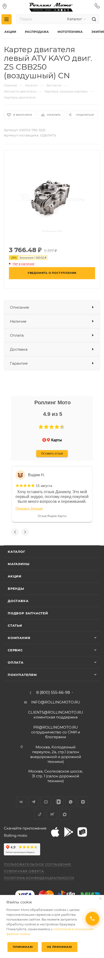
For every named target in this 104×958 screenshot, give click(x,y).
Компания (19, 638)
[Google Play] (69, 832)
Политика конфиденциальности (39, 878)
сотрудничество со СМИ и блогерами (55, 732)
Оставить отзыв (52, 453)
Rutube (52, 814)
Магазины (18, 564)
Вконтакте (21, 802)
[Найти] (93, 19)
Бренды (16, 588)
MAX (64, 814)
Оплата (17, 335)
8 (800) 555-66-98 (53, 693)
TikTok (40, 814)
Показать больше (29, 508)
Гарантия (19, 363)
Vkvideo (58, 802)
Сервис (15, 650)
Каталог (16, 552)
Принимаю (23, 947)
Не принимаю (59, 947)
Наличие (18, 321)
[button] (41, 427)
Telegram (33, 802)
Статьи (15, 625)
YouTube (46, 802)
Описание (19, 307)
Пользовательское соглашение (37, 864)
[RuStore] (82, 832)
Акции (15, 576)
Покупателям (22, 675)
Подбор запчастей (28, 613)
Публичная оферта (24, 871)
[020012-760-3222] (52, 197)
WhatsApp (70, 802)
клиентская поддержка (55, 714)
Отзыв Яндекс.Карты (52, 516)
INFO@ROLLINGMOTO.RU (55, 702)
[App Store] (55, 832)
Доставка (19, 349)
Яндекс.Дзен (83, 802)
